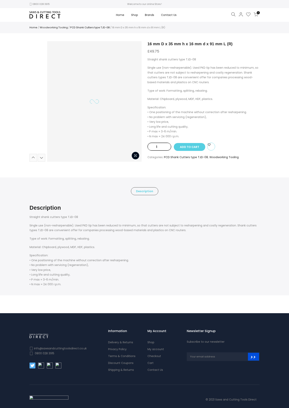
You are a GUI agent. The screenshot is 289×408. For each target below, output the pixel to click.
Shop (134, 15)
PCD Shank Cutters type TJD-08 (90, 27)
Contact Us (169, 15)
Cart (150, 363)
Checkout (154, 356)
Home (120, 15)
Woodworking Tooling (54, 27)
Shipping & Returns (121, 370)
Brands (149, 15)
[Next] (41, 158)
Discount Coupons (120, 363)
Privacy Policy (117, 349)
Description (144, 191)
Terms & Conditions (121, 356)
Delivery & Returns (120, 342)
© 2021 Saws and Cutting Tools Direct (231, 400)
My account (155, 349)
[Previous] (33, 158)
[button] (209, 144)
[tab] (144, 191)
